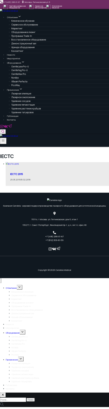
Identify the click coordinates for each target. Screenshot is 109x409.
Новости (11, 54)
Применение (12, 359)
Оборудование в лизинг (23, 32)
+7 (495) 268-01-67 (54, 236)
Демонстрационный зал (23, 43)
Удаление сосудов (20, 370)
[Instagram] (1, 127)
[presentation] (57, 164)
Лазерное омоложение (23, 97)
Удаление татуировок (22, 112)
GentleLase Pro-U (19, 336)
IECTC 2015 (16, 174)
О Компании (11, 288)
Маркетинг (16, 299)
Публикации (13, 116)
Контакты (11, 119)
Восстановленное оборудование (27, 310)
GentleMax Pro (18, 344)
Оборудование (13, 332)
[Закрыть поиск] (3, 395)
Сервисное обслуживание (24, 24)
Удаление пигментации (22, 374)
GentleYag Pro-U (19, 70)
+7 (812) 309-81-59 (54, 240)
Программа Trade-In (21, 306)
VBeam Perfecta (18, 351)
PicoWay (15, 85)
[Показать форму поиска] (3, 131)
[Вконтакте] (5, 127)
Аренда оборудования (22, 317)
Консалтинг (17, 51)
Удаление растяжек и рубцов (26, 108)
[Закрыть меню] (1, 280)
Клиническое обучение (22, 291)
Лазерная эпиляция (20, 363)
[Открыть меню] (3, 141)
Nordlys (15, 77)
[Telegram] (10, 127)
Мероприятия (13, 58)
